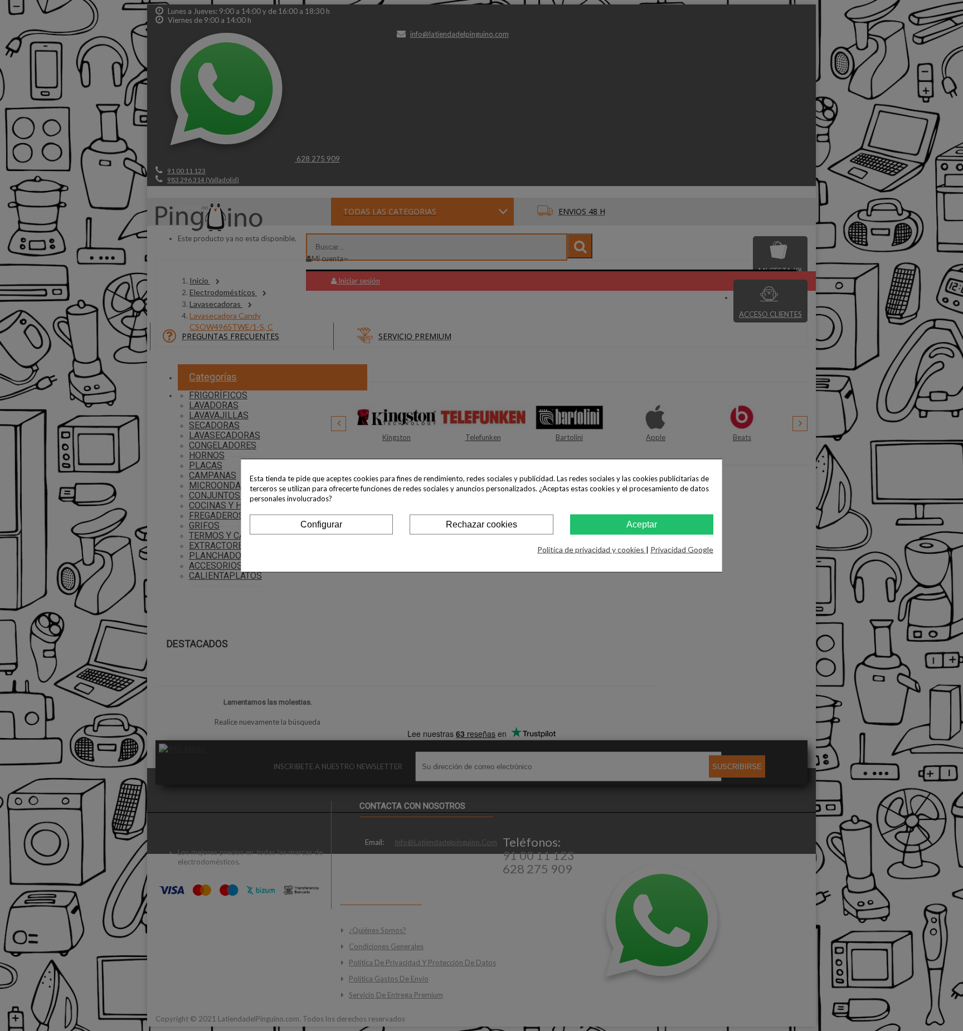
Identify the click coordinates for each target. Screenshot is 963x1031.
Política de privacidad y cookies (591, 549)
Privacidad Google (681, 549)
